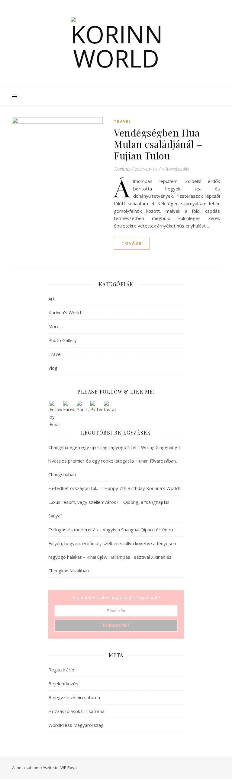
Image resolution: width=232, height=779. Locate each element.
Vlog (52, 368)
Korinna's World (64, 312)
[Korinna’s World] (116, 43)
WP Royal (69, 767)
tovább (132, 243)
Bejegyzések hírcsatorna (74, 697)
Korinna (122, 169)
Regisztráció (61, 670)
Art (51, 299)
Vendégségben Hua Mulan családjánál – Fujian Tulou (158, 144)
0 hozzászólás (175, 169)
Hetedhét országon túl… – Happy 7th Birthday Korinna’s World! (114, 488)
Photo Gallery (62, 340)
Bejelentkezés (63, 683)
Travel (122, 121)
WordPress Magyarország (76, 725)
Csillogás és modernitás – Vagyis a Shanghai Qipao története (112, 529)
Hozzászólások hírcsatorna (76, 711)
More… (55, 326)
